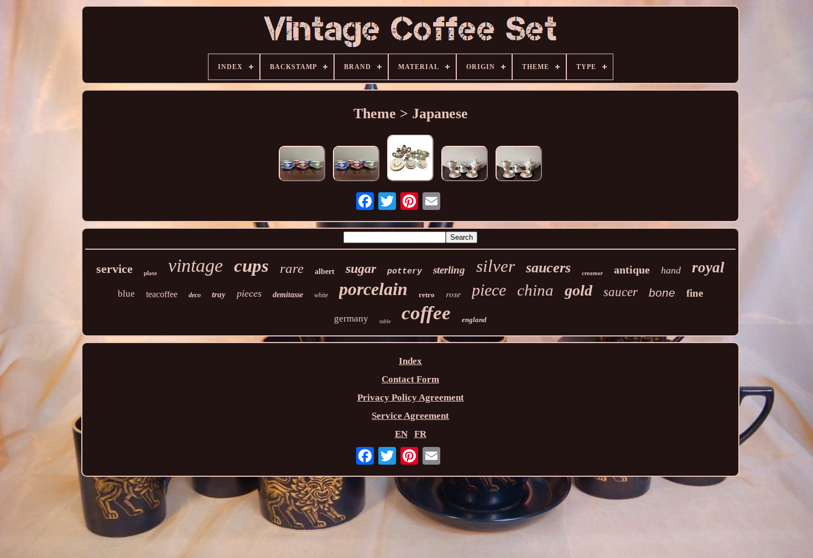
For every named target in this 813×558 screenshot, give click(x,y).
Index (410, 361)
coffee (426, 313)
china (535, 290)
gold (578, 290)
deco (195, 295)
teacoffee (162, 294)
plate (150, 273)
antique (632, 270)
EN (401, 434)
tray (219, 294)
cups (251, 266)
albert (325, 271)
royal (708, 267)
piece (489, 290)
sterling (449, 270)
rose (453, 293)
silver (495, 266)
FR (420, 434)
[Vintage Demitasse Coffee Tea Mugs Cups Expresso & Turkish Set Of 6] (302, 165)
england (474, 319)
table (384, 321)
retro (427, 295)
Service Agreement (410, 415)
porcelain (373, 289)
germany (351, 318)
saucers (548, 268)
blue (126, 293)
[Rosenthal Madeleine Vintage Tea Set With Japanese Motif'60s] (465, 165)
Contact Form (410, 379)
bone (662, 292)
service (114, 269)
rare (292, 268)
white (321, 295)
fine (694, 293)
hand (671, 270)
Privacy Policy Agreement (410, 397)
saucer (620, 292)
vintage (195, 265)
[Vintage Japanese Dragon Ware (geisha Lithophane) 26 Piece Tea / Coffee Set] (410, 159)
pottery (404, 271)
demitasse (288, 295)
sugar (361, 268)
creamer (592, 273)
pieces (249, 293)
